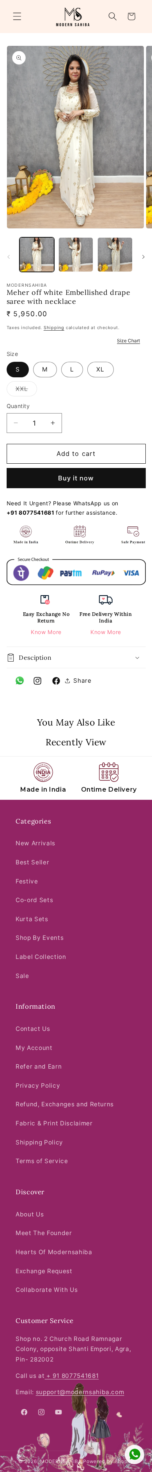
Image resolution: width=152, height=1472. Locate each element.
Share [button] (82, 680)
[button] (17, 16)
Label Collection (41, 956)
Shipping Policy (39, 1142)
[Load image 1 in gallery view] (36, 254)
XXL (26, 390)
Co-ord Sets (34, 900)
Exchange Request (44, 1271)
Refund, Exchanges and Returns (65, 1104)
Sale (22, 976)
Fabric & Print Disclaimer (54, 1123)
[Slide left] (8, 256)
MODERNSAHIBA (60, 1461)
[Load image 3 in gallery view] (114, 254)
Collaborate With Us (47, 1289)
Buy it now (76, 478)
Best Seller (32, 862)
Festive (27, 881)
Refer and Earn (39, 1066)
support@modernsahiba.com (80, 1392)
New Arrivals (35, 843)
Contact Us (33, 1028)
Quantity (18, 406)
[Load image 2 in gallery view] (75, 254)
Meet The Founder (44, 1233)
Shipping (54, 327)
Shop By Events (40, 937)
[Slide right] (143, 256)
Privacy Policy (38, 1085)
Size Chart (128, 340)
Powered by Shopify (108, 1461)
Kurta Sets (32, 919)
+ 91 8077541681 (72, 1375)
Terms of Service (42, 1161)
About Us (30, 1214)
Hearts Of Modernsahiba (54, 1252)
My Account (34, 1047)
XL (100, 369)
